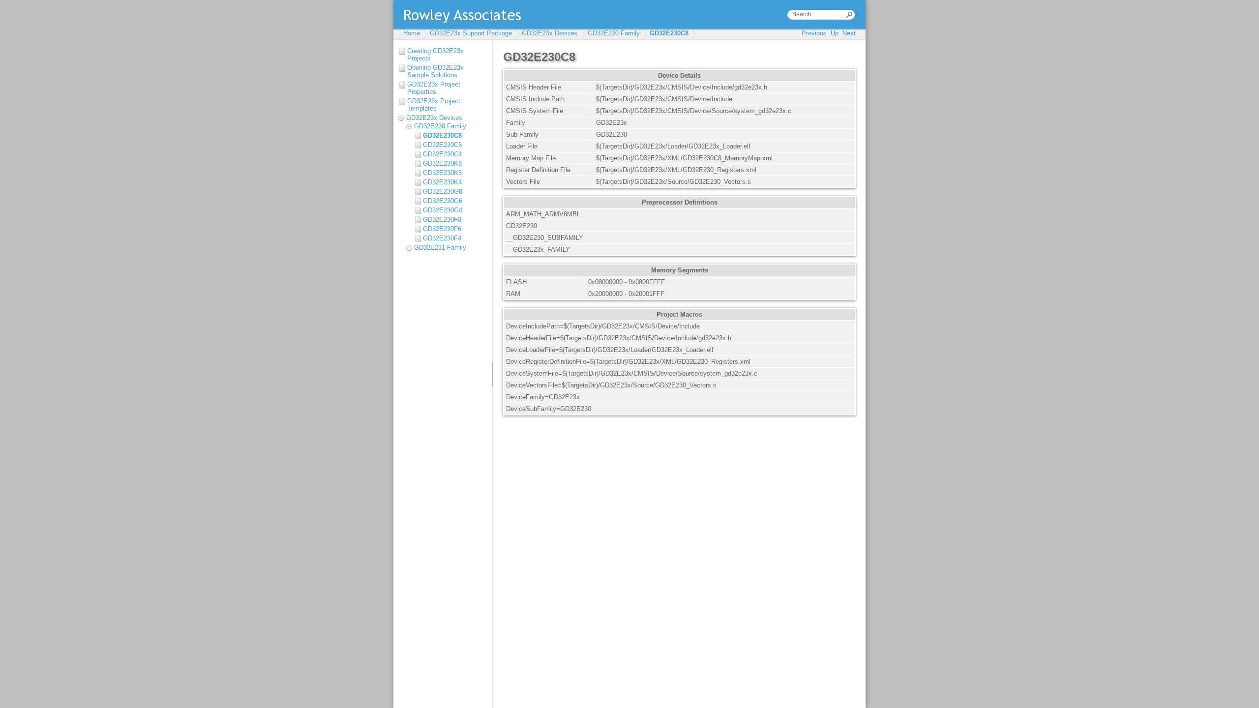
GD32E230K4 (442, 182)
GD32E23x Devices (550, 33)
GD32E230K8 (442, 163)
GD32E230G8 (442, 191)
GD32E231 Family (440, 247)
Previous (814, 33)
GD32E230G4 (442, 210)
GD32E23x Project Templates (433, 104)
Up (835, 33)
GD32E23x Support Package (471, 33)
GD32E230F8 (442, 219)
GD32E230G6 (442, 201)
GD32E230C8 (669, 33)
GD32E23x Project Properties (433, 88)
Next (849, 33)
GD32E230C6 (442, 144)
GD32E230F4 (442, 238)
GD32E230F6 (442, 229)
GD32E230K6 (442, 173)
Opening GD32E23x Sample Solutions (435, 71)
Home (411, 33)
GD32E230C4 (442, 154)
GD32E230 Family (614, 33)
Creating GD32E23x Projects (435, 54)
